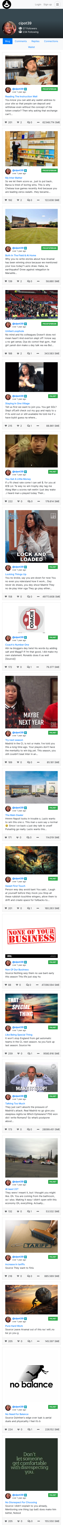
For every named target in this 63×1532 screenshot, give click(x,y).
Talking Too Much (15, 1103)
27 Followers (29, 28)
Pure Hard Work (14, 1325)
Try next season (14, 739)
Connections (51, 41)
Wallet (31, 47)
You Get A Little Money (18, 478)
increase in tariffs (15, 1264)
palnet (53, 396)
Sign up (48, 4)
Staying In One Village (17, 403)
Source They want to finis (19, 1267)
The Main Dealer (14, 815)
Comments (21, 41)
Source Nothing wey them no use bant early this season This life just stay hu (29, 975)
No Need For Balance (16, 1414)
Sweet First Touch (15, 885)
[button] (57, 4)
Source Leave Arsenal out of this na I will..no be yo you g (30, 1331)
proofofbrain (49, 89)
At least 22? (11, 1189)
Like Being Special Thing (18, 1034)
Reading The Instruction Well (21, 96)
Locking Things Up (15, 574)
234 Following (30, 31)
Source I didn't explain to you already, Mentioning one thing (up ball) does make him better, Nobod (30, 1509)
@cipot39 (18, 88)
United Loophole (14, 331)
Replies (35, 41)
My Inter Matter (13, 177)
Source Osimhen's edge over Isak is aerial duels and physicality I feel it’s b (28, 1419)
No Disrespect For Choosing (21, 1502)
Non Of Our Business (17, 969)
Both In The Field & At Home (20, 255)
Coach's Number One (17, 644)
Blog (7, 41)
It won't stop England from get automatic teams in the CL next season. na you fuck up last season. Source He (30, 1042)
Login (38, 4)
